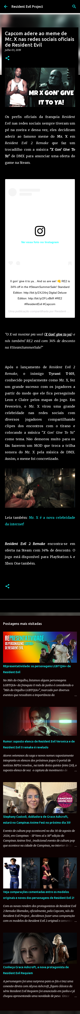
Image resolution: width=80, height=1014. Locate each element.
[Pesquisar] (74, 6)
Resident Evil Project (27, 6)
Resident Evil (63, 311)
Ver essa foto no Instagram (40, 242)
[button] (7, 58)
